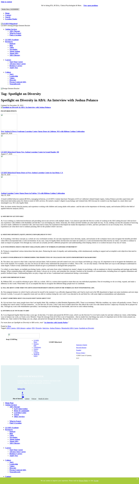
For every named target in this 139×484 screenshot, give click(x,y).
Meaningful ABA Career (69, 328)
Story (12, 74)
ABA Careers (11, 328)
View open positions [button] (90, 5)
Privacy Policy (80, 353)
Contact (8, 15)
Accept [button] (96, 481)
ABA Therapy (15, 31)
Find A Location (16, 423)
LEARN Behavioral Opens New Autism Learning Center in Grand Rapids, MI (30, 152)
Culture (8, 72)
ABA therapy (21, 328)
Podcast (12, 43)
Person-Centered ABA (18, 82)
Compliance (37, 347)
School (16, 415)
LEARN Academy (12, 40)
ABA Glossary (15, 55)
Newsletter (13, 49)
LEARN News (36, 341)
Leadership (14, 76)
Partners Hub (36, 344)
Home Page (9, 403)
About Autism (15, 51)
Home (7, 13)
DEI (33, 328)
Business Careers (16, 66)
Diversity (13, 80)
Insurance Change (81, 345)
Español (78, 350)
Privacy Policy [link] (83, 481)
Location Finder (11, 19)
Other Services (19, 416)
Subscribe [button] (21, 389)
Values (12, 78)
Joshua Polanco (55, 328)
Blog (11, 45)
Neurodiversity (15, 84)
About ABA (14, 53)
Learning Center (20, 413)
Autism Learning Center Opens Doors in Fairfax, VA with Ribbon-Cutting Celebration (33, 193)
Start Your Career (16, 62)
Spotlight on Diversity (86, 328)
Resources (9, 42)
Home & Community (21, 411)
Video (12, 47)
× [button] (137, 478)
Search (7, 17)
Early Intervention (21, 409)
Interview (46, 328)
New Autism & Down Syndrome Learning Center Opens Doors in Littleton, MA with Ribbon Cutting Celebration (43, 131)
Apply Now (14, 68)
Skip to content (6, 2)
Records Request (81, 347)
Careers (8, 60)
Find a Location (15, 35)
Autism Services (11, 29)
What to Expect (15, 33)
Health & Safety (36, 355)
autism (28, 328)
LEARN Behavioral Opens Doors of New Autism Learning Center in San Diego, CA (32, 173)
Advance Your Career (18, 64)
